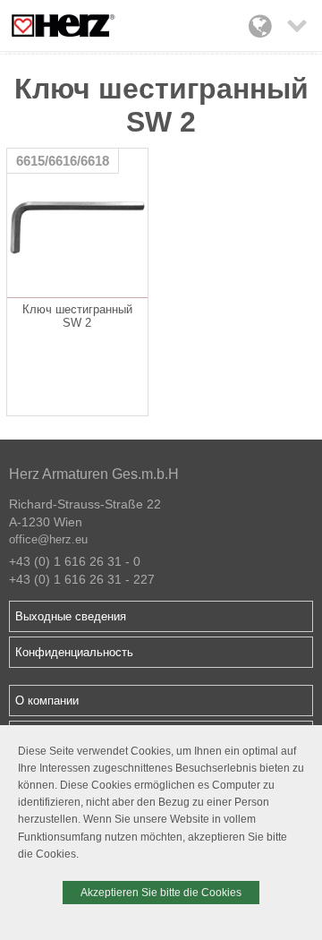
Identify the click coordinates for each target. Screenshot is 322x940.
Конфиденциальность (74, 652)
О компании (47, 700)
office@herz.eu (48, 539)
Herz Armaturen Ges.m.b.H (94, 474)
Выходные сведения (70, 616)
